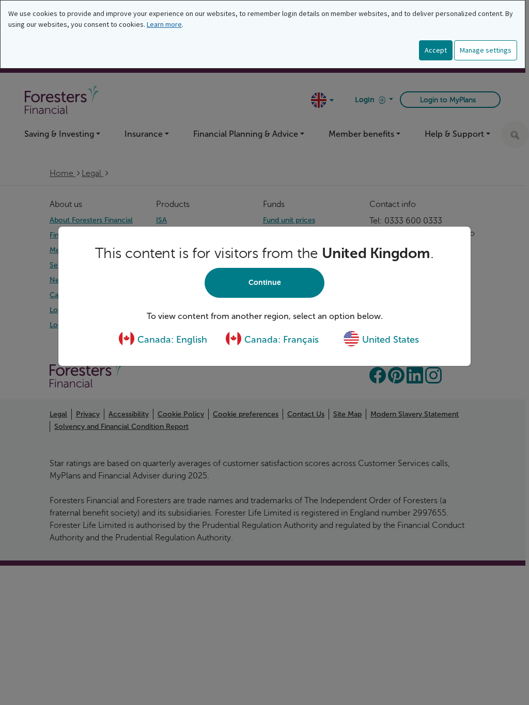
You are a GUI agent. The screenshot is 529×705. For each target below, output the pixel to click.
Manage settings (485, 50)
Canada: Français (280, 339)
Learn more (164, 24)
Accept (436, 50)
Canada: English (171, 339)
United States (389, 339)
